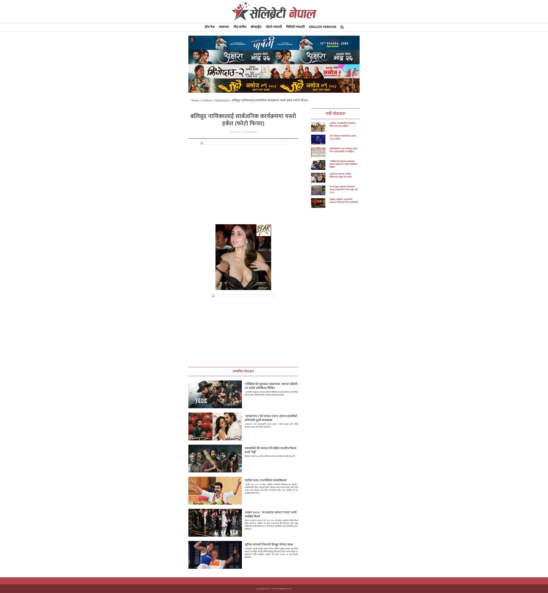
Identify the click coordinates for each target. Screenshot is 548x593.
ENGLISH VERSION (322, 27)
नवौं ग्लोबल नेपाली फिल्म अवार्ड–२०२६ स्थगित (343, 137)
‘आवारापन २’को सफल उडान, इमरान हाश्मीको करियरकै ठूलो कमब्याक (271, 418)
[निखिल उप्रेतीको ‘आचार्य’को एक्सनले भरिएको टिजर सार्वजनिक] (320, 203)
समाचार (224, 27)
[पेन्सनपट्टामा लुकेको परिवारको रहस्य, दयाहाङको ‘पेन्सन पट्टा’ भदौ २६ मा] (320, 190)
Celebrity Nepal (251, 132)
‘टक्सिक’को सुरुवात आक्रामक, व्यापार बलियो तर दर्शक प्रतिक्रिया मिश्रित (271, 386)
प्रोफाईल (256, 27)
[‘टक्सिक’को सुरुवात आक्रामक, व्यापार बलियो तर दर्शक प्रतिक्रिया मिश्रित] (320, 165)
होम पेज (210, 27)
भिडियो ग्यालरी (295, 27)
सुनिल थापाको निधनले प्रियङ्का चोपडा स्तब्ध (269, 544)
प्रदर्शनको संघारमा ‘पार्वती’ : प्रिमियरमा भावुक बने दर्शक (341, 175)
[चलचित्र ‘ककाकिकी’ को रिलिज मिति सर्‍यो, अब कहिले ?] (320, 127)
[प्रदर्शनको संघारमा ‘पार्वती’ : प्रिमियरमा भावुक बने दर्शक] (320, 178)
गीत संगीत (239, 27)
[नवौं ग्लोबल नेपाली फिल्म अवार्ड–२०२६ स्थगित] (320, 140)
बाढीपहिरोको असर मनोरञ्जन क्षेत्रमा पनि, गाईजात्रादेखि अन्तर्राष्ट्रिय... (344, 150)
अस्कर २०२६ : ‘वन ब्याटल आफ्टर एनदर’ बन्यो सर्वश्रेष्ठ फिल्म (271, 514)
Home (195, 100)
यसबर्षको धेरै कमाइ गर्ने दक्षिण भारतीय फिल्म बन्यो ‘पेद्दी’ (270, 450)
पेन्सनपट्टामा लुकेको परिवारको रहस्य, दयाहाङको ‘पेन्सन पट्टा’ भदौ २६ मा (344, 189)
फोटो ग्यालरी (274, 27)
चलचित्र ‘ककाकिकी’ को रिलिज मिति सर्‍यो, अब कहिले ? (343, 125)
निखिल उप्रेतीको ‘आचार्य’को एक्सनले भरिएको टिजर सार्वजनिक (344, 201)
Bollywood (222, 100)
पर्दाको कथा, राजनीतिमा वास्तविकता (266, 480)
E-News (207, 100)
